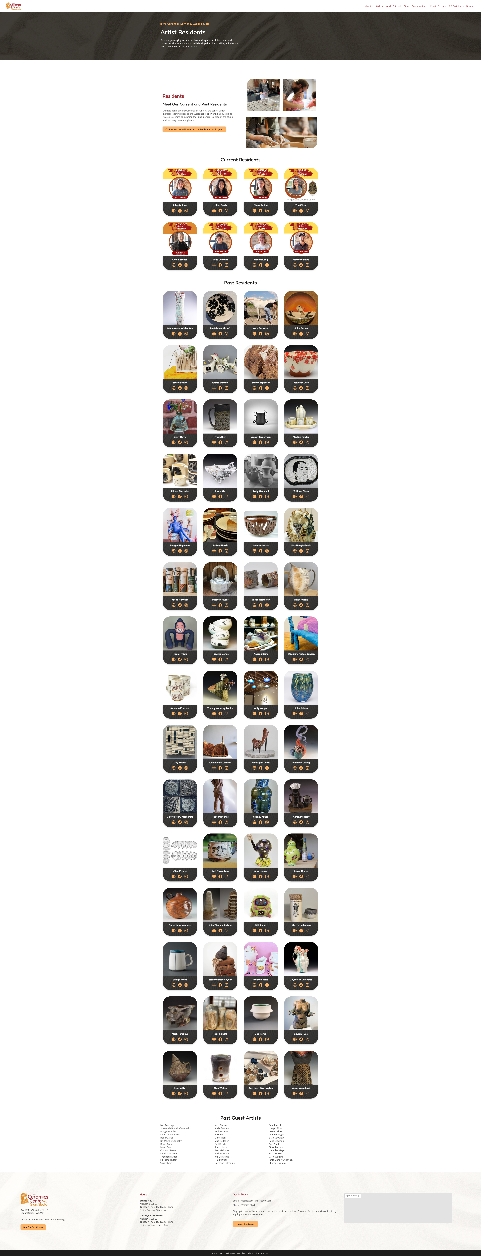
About (368, 6)
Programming (418, 6)
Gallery (379, 6)
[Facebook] (301, 265)
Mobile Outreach (393, 6)
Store (406, 6)
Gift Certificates (456, 6)
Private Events (437, 6)
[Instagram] (186, 211)
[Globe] (295, 211)
